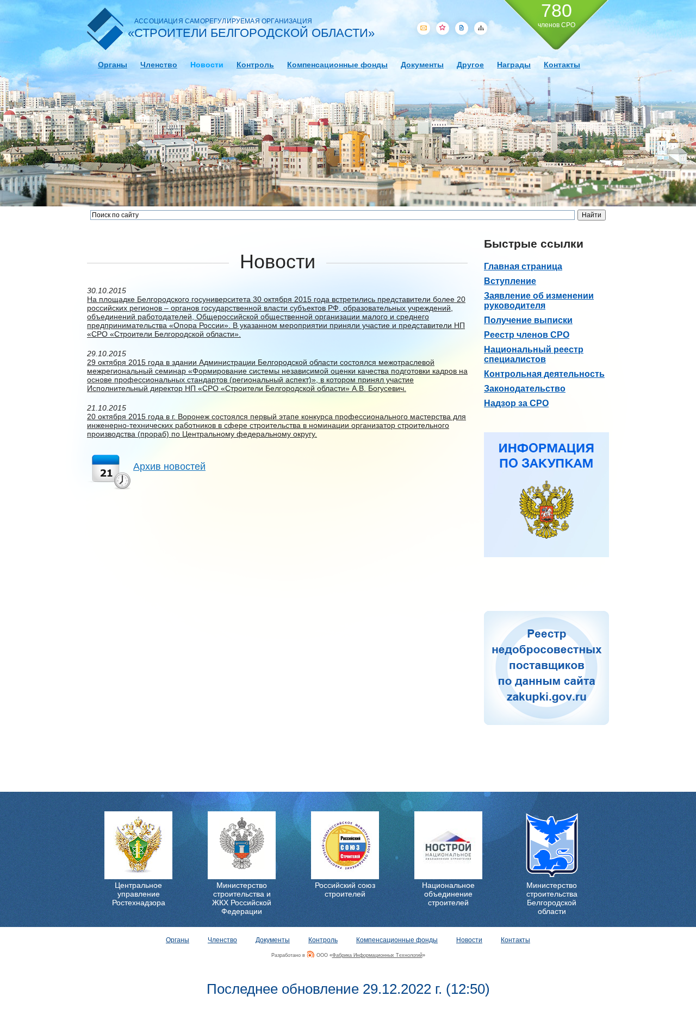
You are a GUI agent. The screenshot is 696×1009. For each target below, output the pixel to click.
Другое (470, 64)
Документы (422, 64)
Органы (112, 64)
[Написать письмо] (423, 28)
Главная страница (523, 266)
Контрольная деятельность (544, 374)
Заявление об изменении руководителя (539, 300)
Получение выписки (528, 320)
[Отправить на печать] (461, 28)
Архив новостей (169, 466)
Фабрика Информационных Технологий (377, 955)
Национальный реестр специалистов (533, 354)
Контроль (255, 64)
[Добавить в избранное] (442, 28)
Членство (158, 64)
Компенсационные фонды (337, 64)
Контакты (562, 64)
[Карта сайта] (480, 28)
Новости (206, 64)
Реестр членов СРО (526, 334)
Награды (514, 64)
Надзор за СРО (516, 403)
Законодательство (525, 388)
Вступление (510, 281)
